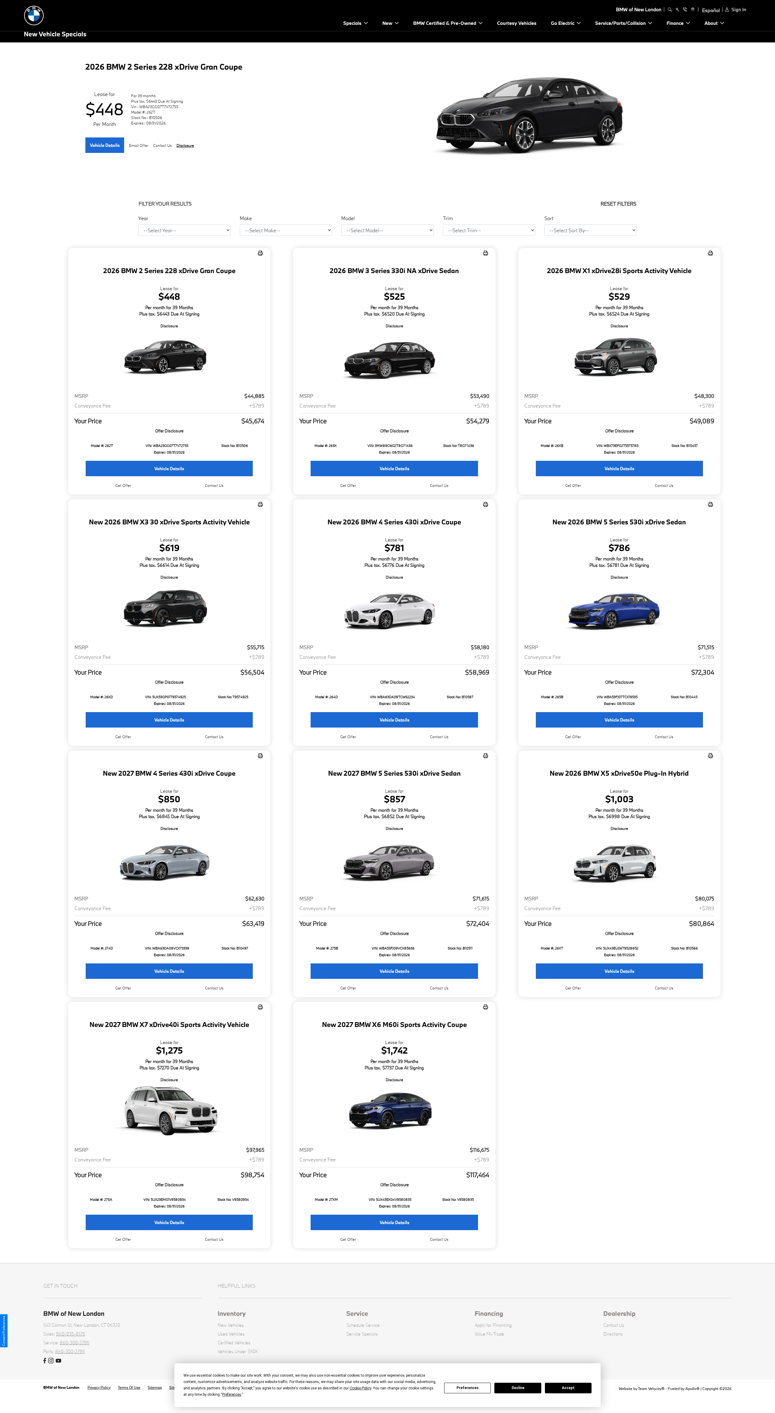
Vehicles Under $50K (238, 1351)
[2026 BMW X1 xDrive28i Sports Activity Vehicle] (619, 358)
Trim (448, 218)
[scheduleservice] (677, 9)
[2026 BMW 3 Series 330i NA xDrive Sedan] (394, 358)
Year (143, 218)
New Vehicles (231, 1325)
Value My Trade (489, 1334)
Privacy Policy (98, 1387)
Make (246, 218)
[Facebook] (44, 1361)
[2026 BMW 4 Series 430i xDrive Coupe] (394, 609)
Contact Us (613, 1325)
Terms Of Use (129, 1387)
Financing (489, 1313)
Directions (613, 1334)
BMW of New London (61, 1387)
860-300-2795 (74, 1342)
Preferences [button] (231, 1394)
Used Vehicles (231, 1334)
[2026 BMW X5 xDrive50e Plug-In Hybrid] (619, 861)
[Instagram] (51, 1361)
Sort (548, 218)
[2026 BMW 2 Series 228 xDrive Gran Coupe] (169, 358)
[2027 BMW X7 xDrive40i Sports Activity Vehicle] (169, 1112)
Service (357, 1313)
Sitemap (155, 1387)
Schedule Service (363, 1325)
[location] (692, 9)
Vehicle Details (105, 145)
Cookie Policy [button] (360, 1388)
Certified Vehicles (234, 1342)
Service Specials (362, 1334)
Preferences (468, 1388)
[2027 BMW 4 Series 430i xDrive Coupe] (169, 861)
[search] (670, 9)
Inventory (232, 1313)
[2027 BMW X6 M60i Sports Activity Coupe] (394, 1112)
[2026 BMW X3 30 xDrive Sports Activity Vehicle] (169, 609)
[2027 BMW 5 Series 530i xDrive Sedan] (394, 861)
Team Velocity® (651, 1388)
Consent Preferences (4, 1331)
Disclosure (185, 145)
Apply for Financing (493, 1325)
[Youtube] (58, 1361)
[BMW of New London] (66, 15)
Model (348, 218)
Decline (518, 1388)
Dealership (619, 1313)
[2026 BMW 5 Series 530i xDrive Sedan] (619, 609)
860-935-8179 (70, 1334)
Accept (568, 1388)
